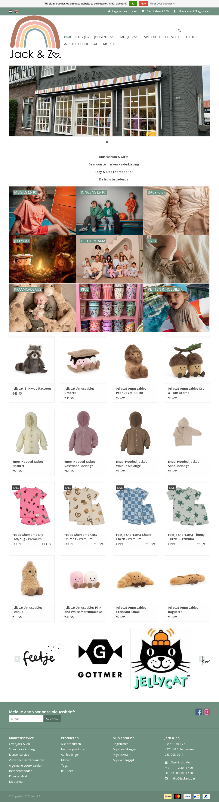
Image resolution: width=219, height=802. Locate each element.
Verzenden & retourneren (26, 760)
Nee (143, 3)
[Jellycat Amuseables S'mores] (84, 360)
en (16, 11)
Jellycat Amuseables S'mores (79, 390)
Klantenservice (19, 754)
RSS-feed (67, 771)
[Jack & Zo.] (35, 37)
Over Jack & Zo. (20, 744)
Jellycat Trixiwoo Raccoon (31, 388)
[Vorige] (17, 101)
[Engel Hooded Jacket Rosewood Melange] (84, 433)
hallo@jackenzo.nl (183, 778)
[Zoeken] (179, 30)
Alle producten (71, 744)
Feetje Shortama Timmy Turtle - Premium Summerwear (186, 537)
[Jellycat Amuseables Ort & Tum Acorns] (187, 360)
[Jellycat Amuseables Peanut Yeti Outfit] (135, 360)
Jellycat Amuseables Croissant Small (131, 609)
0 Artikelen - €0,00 (157, 11)
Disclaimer (16, 781)
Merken (109, 44)
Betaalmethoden (20, 771)
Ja (133, 3)
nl (10, 11)
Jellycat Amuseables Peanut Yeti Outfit (131, 390)
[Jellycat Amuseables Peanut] (32, 579)
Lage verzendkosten (124, 11)
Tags (64, 765)
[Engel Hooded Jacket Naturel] (32, 433)
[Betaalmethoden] (167, 796)
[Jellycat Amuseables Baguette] (187, 579)
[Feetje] (39, 658)
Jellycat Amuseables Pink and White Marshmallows (83, 609)
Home (67, 37)
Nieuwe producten (73, 749)
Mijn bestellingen (124, 749)
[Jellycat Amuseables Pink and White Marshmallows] (84, 579)
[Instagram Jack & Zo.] (206, 712)
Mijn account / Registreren (194, 11)
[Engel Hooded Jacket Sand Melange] (187, 433)
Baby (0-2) (82, 37)
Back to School (76, 44)
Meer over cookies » (162, 3)
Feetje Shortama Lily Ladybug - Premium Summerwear (27, 537)
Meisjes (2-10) (130, 37)
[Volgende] (201, 101)
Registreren (121, 744)
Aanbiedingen (70, 754)
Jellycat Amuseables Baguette (183, 609)
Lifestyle (172, 37)
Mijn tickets (121, 754)
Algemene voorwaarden (25, 765)
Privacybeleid (18, 776)
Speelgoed (152, 37)
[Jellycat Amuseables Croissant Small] (135, 579)
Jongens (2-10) (105, 37)
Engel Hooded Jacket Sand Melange (183, 464)
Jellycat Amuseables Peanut (27, 609)
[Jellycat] (161, 658)
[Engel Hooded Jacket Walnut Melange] (135, 433)
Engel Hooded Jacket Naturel (27, 464)
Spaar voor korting (22, 749)
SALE (95, 44)
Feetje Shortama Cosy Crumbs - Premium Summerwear (80, 537)
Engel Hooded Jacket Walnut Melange (131, 464)
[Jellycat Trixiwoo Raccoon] (32, 360)
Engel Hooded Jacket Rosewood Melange (79, 464)
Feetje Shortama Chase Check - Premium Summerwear (133, 537)
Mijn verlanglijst (123, 760)
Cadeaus (190, 37)
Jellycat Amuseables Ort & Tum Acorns (186, 390)
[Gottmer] (100, 658)
